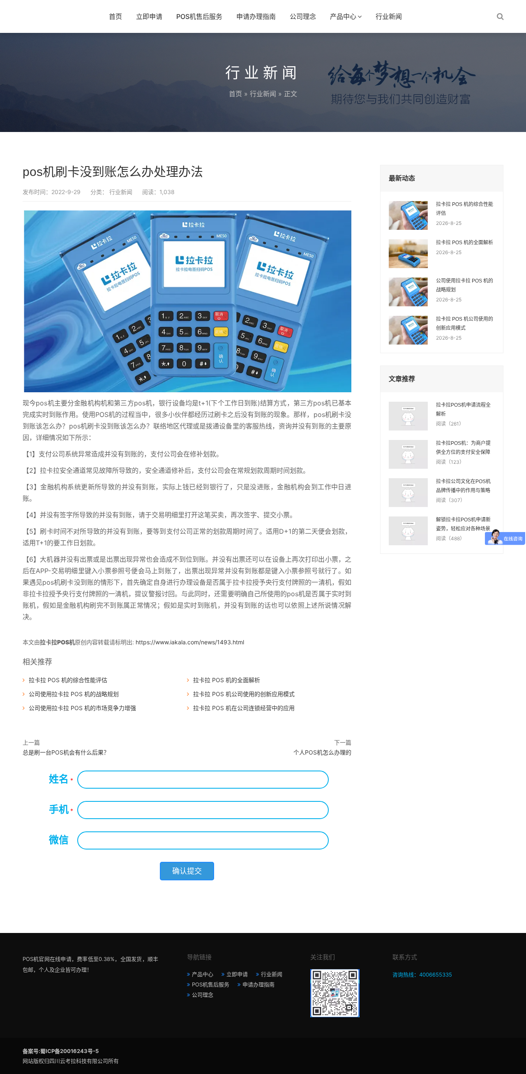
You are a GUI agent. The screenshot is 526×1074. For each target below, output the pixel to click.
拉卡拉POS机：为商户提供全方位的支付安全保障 (463, 447)
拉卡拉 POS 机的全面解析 (226, 679)
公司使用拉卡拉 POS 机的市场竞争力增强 (82, 707)
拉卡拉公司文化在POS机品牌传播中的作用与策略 (463, 486)
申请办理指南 (256, 16)
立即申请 (149, 16)
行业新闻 (389, 16)
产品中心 (343, 16)
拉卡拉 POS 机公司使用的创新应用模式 (244, 693)
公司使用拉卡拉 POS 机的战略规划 (74, 693)
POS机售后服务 (199, 16)
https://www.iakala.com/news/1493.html (190, 642)
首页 (115, 16)
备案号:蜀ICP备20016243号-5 (61, 1051)
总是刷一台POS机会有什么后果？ (66, 752)
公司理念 (303, 16)
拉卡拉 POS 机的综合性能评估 (68, 679)
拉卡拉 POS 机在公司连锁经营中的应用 (244, 707)
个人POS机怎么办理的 (322, 752)
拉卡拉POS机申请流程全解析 (463, 409)
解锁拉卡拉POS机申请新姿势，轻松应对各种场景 (463, 524)
